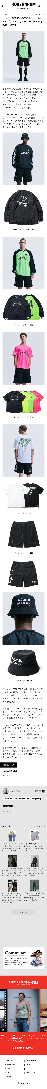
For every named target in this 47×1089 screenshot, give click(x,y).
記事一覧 (38, 791)
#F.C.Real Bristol (22, 799)
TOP (4, 811)
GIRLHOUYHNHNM (23, 1048)
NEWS (9, 811)
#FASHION (7, 799)
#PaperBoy (36, 799)
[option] (23, 1015)
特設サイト (8, 775)
